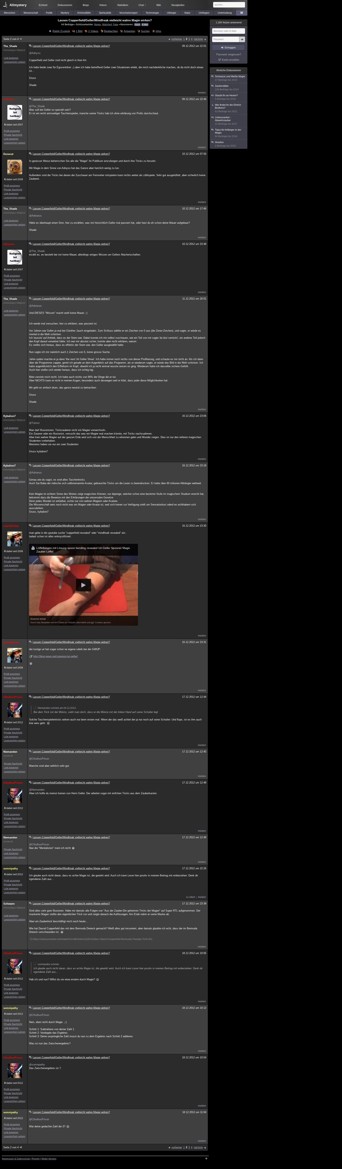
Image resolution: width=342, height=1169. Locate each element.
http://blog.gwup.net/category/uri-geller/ (55, 656)
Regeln (36, 1158)
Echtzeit (43, 5)
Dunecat (8, 154)
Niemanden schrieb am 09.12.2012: (57, 708)
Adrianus (8, 99)
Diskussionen (65, 5)
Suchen (145, 31)
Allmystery (18, 5)
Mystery (65, 12)
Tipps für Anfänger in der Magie (228, 133)
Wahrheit (107, 24)
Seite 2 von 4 (11, 39)
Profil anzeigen (12, 131)
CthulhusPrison (13, 697)
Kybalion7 (9, 416)
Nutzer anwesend (229, 22)
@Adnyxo (34, 53)
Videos (103, 5)
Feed (137, 25)
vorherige (176, 39)
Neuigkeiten (177, 5)
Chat (142, 5)
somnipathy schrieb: (48, 964)
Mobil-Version (49, 1158)
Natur (187, 12)
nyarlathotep (11, 525)
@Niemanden (37, 789)
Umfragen (204, 12)
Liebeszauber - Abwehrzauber (226, 120)
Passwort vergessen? (228, 54)
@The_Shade (37, 106)
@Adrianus (35, 215)
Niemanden (10, 751)
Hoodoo (225, 144)
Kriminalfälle (84, 12)
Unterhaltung (225, 12)
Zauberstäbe (227, 88)
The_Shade (10, 46)
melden (202, 92)
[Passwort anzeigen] (242, 41)
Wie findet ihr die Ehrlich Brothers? (228, 108)
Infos (158, 31)
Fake (115, 24)
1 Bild (79, 31)
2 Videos (93, 31)
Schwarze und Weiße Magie (230, 78)
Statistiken (122, 5)
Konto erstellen (230, 59)
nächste (198, 39)
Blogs (86, 5)
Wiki (158, 5)
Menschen (9, 12)
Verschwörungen (128, 12)
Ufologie (171, 12)
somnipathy (10, 868)
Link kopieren (11, 58)
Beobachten (111, 31)
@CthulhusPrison (39, 758)
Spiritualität (105, 12)
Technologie (152, 12)
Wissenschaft (31, 12)
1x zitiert (190, 897)
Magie (97, 24)
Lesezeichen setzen (14, 62)
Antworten (129, 31)
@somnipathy (37, 1064)
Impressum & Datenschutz (16, 1158)
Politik (49, 12)
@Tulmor (34, 422)
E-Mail (145, 25)
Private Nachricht (13, 135)
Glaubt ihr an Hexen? (226, 97)
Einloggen (230, 47)
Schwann (9, 903)
